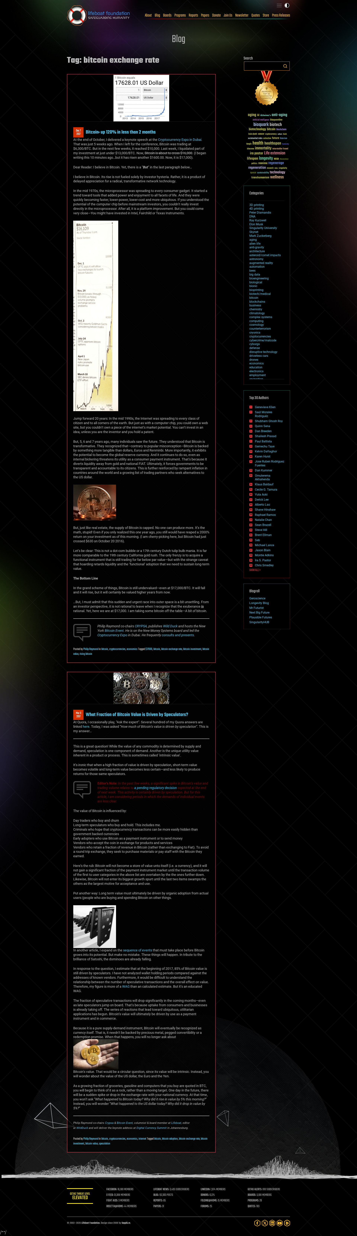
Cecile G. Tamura (266, 489)
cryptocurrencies (117, 649)
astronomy (256, 259)
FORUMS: (205, 1206)
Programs (180, 15)
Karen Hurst (262, 456)
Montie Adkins (264, 555)
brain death (252, 134)
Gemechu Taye (264, 446)
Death (285, 134)
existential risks (255, 138)
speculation (104, 1143)
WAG (126, 986)
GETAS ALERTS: (255, 1189)
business (255, 305)
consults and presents (178, 635)
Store (266, 15)
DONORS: (205, 1195)
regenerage (276, 163)
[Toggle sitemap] (279, 5)
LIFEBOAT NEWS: (161, 1189)
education (255, 367)
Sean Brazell (263, 525)
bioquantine (276, 119)
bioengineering (259, 278)
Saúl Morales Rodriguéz (263, 414)
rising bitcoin (86, 654)
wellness (277, 177)
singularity (283, 168)
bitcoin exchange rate (171, 649)
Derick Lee (261, 499)
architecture (257, 251)
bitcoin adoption (170, 1138)
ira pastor (256, 153)
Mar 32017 (78, 715)
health (258, 143)
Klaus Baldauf (264, 484)
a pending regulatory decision (155, 788)
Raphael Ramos (265, 515)
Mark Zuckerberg (260, 236)
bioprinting (256, 290)
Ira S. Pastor (263, 560)
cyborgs (254, 344)
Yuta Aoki (261, 494)
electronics (256, 371)
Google (249, 144)
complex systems (260, 317)
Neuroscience (284, 159)
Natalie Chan (263, 520)
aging (252, 115)
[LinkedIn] (272, 1223)
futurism (283, 138)
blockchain (281, 129)
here (86, 727)
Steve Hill (261, 530)
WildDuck (82, 1128)
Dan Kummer (263, 470)
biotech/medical (260, 294)
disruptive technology (263, 352)
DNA (252, 216)
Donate (216, 15)
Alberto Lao (262, 504)
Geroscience (257, 598)
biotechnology (257, 129)
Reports (193, 15)
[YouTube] (280, 1223)
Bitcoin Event (125, 1123)
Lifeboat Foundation (90, 1223)
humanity (285, 144)
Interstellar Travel (280, 149)
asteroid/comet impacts (265, 255)
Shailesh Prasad (265, 436)
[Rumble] (287, 1223)
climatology (257, 313)
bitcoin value (91, 1143)
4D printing (256, 208)
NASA (276, 159)
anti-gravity (256, 247)
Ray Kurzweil (257, 220)
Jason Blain (263, 550)
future (275, 138)
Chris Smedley (264, 565)
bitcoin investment (192, 649)
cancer (261, 134)
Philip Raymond (90, 649)
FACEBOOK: (111, 1189)
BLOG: (156, 1195)
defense (254, 348)
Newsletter (241, 15)
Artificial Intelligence (261, 120)
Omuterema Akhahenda (262, 477)
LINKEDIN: (205, 1189)
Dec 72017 (78, 132)
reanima (262, 163)
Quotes (255, 15)
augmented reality (261, 263)
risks (276, 168)
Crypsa (109, 1123)
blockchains (257, 301)
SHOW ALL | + (255, 570)
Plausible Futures (260, 617)
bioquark (261, 124)
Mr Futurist (256, 608)
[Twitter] (265, 1223)
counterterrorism (260, 328)
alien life (254, 243)
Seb (257, 540)
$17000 (148, 649)
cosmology (256, 324)
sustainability (263, 173)
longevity (266, 158)
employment (257, 375)
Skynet (253, 232)
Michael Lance (264, 545)
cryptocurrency (271, 134)
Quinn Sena (262, 426)
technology (277, 172)
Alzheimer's (265, 115)
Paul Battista (263, 441)
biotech (276, 124)
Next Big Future (259, 612)
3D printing (256, 205)
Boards (167, 15)
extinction (267, 138)
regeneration (257, 168)
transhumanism (260, 177)
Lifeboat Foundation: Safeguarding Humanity (98, 15)
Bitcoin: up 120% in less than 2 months (121, 132)
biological (255, 282)
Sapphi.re (126, 1223)
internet (142, 1138)
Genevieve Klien (265, 407)
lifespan (252, 158)
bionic (253, 286)
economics (132, 649)
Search (285, 66)
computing (256, 321)
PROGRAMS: (253, 1200)
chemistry (255, 309)
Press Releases (281, 15)
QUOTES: (252, 1206)
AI (258, 115)
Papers (205, 15)
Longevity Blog (259, 603)
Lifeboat (176, 1123)
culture (280, 134)
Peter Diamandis (260, 212)
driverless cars (258, 356)
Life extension (274, 153)
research (270, 168)
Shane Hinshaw (265, 509)
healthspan (272, 143)
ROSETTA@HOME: (114, 1206)
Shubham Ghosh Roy (269, 421)
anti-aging (279, 115)
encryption (256, 379)
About (148, 15)
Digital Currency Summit (151, 1128)
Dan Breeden (263, 431)
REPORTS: (158, 1200)
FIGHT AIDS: (112, 1200)
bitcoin (104, 649)
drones (253, 359)
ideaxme (250, 149)
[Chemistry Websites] (267, 89)
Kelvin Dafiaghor (266, 451)
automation (257, 266)
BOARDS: (252, 1195)
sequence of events (137, 950)
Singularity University (263, 228)
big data (254, 274)
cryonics (254, 332)
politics (254, 163)
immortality (263, 148)
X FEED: (109, 1195)
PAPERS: (157, 1206)
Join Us (228, 15)
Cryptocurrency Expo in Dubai (179, 140)
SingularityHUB (259, 622)
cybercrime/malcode (262, 340)
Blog (157, 15)
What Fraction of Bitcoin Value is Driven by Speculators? (137, 714)
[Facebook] (257, 1223)
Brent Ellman (263, 535)
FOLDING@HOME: (209, 1200)
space (253, 172)
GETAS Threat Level (80, 1197)
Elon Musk (256, 224)
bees (252, 270)
